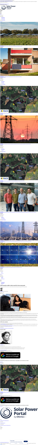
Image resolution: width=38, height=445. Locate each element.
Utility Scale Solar (2, 45)
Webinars (2, 277)
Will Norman (2, 144)
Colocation (2, 150)
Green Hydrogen (3, 149)
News (0, 14)
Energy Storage (3, 151)
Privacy (7, 442)
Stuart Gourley (2, 46)
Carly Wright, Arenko (3, 241)
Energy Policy (1, 143)
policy (9, 328)
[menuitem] (19, 146)
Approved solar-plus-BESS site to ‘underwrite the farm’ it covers (6, 113)
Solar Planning (1, 180)
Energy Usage (7, 328)
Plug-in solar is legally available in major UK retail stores (5, 76)
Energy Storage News (4, 425)
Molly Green (2, 181)
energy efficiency (4, 328)
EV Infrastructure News (8, 425)
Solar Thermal (2, 217)
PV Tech (1, 425)
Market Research (7, 420)
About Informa (1, 442)
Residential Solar (3, 17)
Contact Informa (4, 442)
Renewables (11, 328)
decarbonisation (1, 328)
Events (4, 420)
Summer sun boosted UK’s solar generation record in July (5, 267)
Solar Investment (3, 81)
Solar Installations (3, 218)
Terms (8, 442)
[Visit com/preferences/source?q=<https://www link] (10, 358)
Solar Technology (2, 240)
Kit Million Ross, (1, 291)
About (0, 420)
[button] (19, 3)
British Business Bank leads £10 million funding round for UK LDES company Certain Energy (9, 212)
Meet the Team (2, 420)
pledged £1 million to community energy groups (9, 325)
